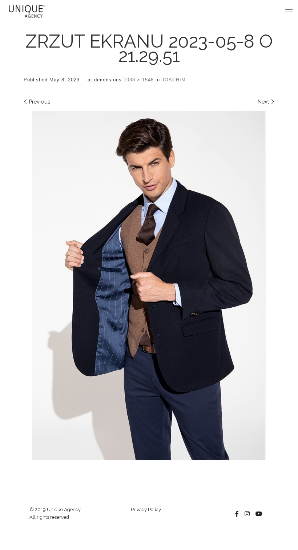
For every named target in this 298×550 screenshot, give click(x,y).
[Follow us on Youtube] (258, 514)
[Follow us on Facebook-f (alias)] (237, 514)
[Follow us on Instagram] (247, 514)
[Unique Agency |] (25, 10)
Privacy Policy (146, 509)
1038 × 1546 (138, 79)
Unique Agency (64, 509)
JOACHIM (173, 79)
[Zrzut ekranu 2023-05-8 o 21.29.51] (149, 285)
